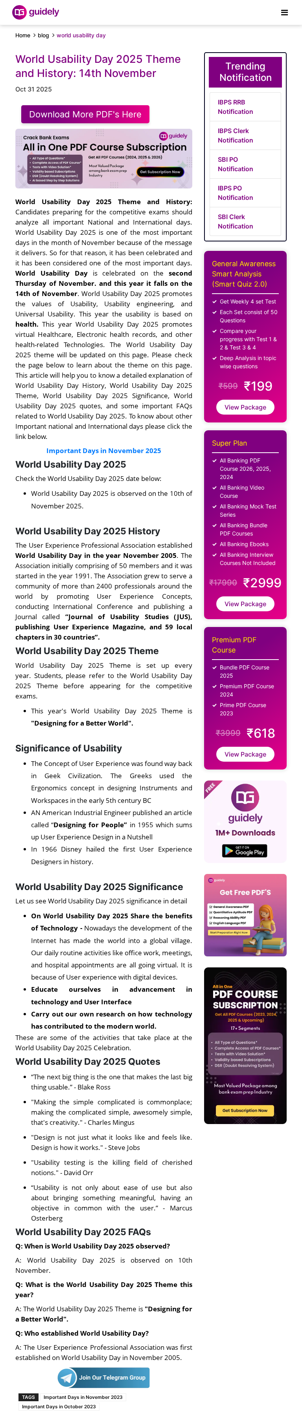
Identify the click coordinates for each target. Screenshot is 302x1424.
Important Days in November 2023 (83, 1397)
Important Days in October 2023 (59, 1406)
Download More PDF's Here (85, 114)
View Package (245, 407)
